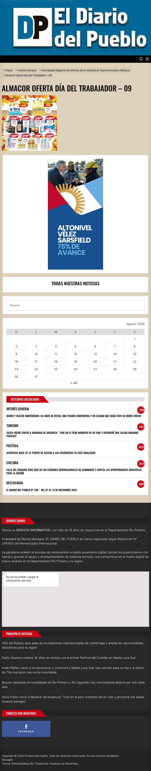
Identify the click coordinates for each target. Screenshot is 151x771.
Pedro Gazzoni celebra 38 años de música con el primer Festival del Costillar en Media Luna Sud (69, 657)
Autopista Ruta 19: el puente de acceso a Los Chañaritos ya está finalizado (50, 453)
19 (75, 361)
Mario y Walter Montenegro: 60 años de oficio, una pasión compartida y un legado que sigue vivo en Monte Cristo (73, 416)
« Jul (73, 383)
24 (36, 369)
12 (75, 354)
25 (56, 369)
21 (115, 361)
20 (95, 361)
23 (16, 369)
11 (56, 354)
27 (95, 369)
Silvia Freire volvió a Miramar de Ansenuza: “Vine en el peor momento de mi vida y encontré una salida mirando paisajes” (72, 434)
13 (95, 354)
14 (115, 354)
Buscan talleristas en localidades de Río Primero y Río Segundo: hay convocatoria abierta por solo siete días (73, 685)
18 (55, 361)
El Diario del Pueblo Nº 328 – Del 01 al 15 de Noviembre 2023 (41, 490)
